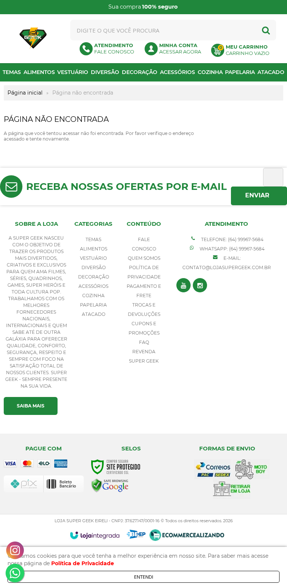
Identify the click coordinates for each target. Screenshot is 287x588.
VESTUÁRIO (93, 258)
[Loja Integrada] (95, 535)
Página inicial (25, 92)
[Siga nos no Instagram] (199, 285)
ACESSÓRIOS (93, 286)
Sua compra (143, 6)
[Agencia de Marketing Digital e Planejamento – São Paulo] (136, 534)
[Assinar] (259, 196)
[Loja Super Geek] (33, 38)
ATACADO (93, 314)
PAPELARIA (93, 305)
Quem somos (144, 258)
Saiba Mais (30, 406)
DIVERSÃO (93, 267)
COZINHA (93, 295)
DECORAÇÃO (93, 277)
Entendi (143, 576)
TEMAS (93, 239)
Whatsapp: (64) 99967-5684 (231, 249)
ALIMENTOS (93, 249)
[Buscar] (266, 30)
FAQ (144, 342)
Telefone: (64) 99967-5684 (231, 239)
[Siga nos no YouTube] (183, 285)
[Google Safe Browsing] (110, 485)
